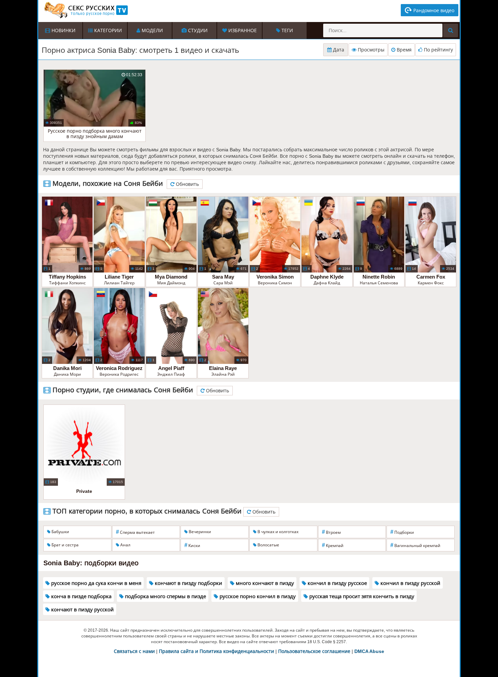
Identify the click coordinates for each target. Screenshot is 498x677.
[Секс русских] (85, 10)
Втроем (331, 532)
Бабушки (59, 531)
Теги (286, 30)
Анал (124, 545)
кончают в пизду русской (82, 609)
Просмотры (370, 49)
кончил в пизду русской (409, 583)
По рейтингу (437, 49)
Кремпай (333, 545)
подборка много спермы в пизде (165, 596)
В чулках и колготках (277, 531)
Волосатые (267, 545)
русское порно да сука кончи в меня (95, 583)
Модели (151, 30)
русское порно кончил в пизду (257, 596)
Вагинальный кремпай (415, 545)
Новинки (63, 30)
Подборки (402, 532)
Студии (197, 30)
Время (403, 49)
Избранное (242, 30)
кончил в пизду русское (336, 583)
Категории (107, 30)
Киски (192, 545)
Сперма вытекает (135, 532)
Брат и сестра (64, 545)
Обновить (186, 184)
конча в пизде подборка (80, 596)
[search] (450, 30)
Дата (338, 49)
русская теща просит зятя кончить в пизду (361, 596)
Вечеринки (199, 531)
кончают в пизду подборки (187, 583)
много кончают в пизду (264, 583)
